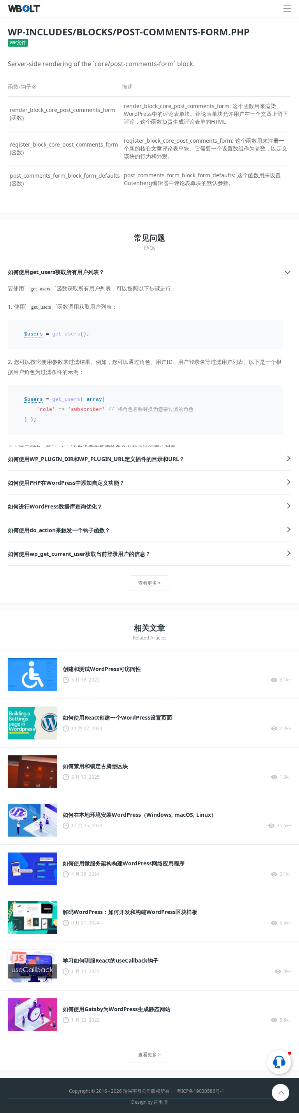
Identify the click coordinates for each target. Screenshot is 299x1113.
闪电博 (161, 1102)
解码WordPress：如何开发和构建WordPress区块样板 (130, 912)
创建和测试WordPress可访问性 (102, 669)
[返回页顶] (281, 1093)
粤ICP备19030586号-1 (200, 1091)
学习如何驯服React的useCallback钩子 (110, 960)
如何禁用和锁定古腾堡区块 (95, 766)
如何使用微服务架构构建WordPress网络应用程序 (124, 863)
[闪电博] (25, 8)
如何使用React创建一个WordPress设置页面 (117, 717)
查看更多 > (149, 583)
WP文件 (18, 42)
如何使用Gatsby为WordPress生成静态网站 (117, 1009)
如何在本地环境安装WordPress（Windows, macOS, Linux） (139, 814)
